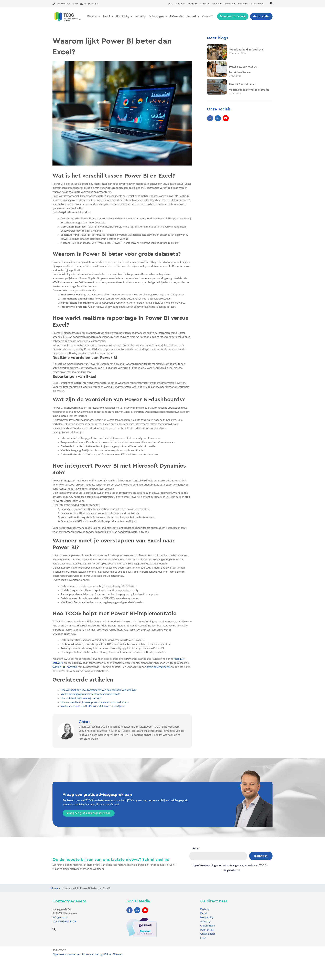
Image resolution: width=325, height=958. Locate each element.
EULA (107, 954)
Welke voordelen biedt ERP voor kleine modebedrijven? (93, 706)
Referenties (176, 16)
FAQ (203, 937)
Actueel (191, 16)
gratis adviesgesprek (158, 666)
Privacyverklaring (92, 954)
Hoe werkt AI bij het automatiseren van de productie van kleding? (98, 689)
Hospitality (122, 16)
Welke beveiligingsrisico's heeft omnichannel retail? (90, 693)
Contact (207, 16)
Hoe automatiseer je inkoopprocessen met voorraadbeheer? (95, 702)
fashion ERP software (64, 666)
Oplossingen (156, 16)
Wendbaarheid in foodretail (246, 49)
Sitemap (117, 954)
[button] (271, 3)
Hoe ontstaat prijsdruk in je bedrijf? (81, 697)
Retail (106, 16)
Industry (141, 16)
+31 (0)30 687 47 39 (64, 921)
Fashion (92, 16)
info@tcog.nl (59, 917)
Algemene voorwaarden (66, 954)
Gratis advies (207, 933)
